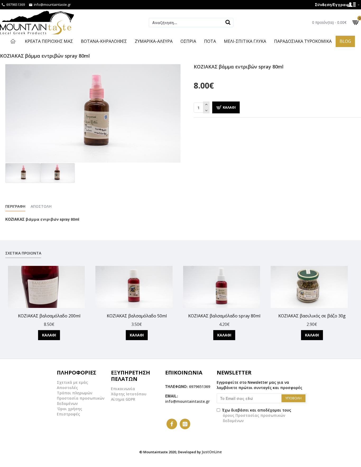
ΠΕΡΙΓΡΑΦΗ (15, 206)
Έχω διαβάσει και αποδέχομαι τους (256, 415)
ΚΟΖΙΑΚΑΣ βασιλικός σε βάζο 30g (312, 316)
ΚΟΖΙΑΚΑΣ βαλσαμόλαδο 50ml (137, 316)
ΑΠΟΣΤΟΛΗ (41, 206)
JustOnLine (212, 452)
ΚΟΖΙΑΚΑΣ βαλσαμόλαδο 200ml (49, 316)
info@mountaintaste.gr (187, 401)
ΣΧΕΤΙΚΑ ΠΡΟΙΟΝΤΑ (23, 253)
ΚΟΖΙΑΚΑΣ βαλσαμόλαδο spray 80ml (224, 316)
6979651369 (199, 386)
